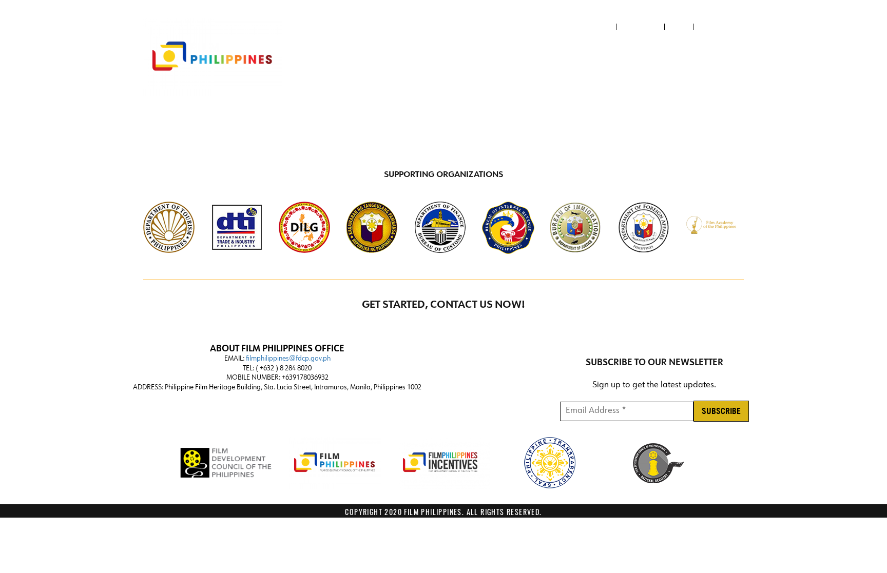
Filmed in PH (621, 57)
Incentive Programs (424, 57)
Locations (507, 57)
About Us (596, 27)
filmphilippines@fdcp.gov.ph (288, 358)
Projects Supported (699, 57)
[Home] (212, 57)
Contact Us (640, 27)
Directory (566, 57)
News (679, 27)
